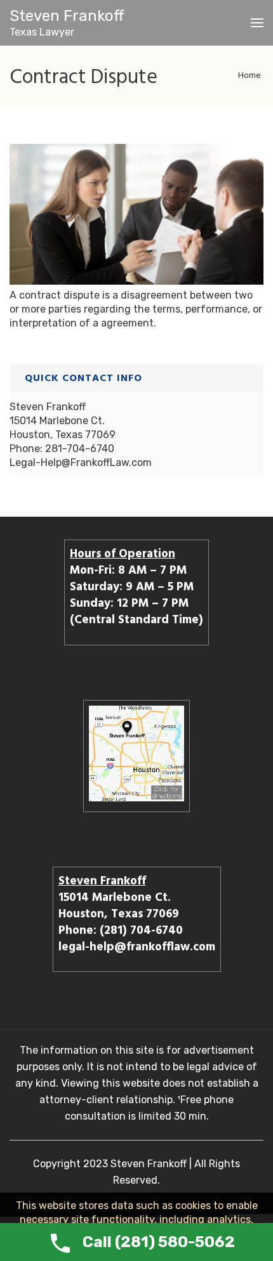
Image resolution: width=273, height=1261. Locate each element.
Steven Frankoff (67, 16)
